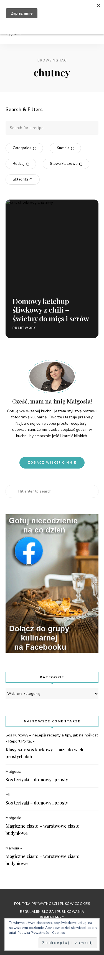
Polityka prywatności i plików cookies (52, 904)
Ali (8, 794)
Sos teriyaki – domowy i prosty (37, 779)
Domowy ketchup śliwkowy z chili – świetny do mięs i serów (50, 309)
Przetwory (24, 328)
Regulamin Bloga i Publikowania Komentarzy (52, 914)
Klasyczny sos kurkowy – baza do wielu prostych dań (45, 753)
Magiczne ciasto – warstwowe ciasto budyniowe (43, 829)
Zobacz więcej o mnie (52, 463)
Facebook (57, 447)
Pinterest (38, 447)
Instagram (47, 447)
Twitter (66, 447)
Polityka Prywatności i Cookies (41, 932)
